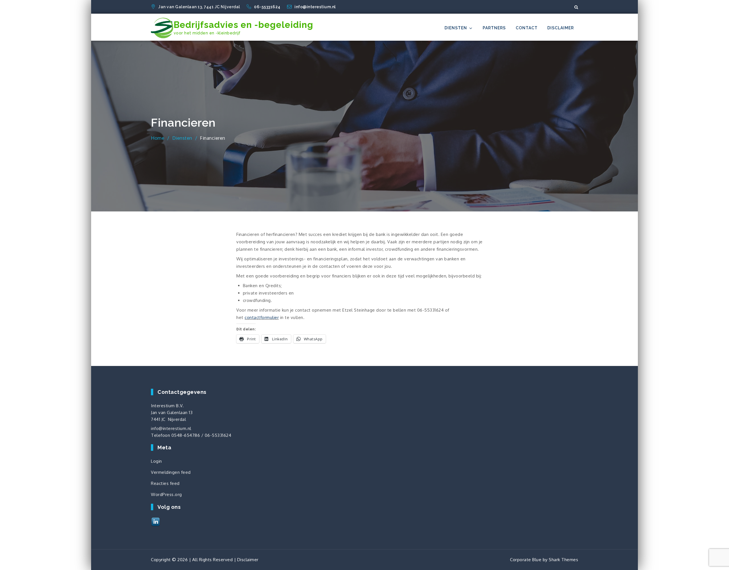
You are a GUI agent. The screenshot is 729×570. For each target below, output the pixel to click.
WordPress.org (166, 494)
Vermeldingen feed (171, 472)
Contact (527, 28)
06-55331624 (267, 7)
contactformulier (262, 317)
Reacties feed (165, 483)
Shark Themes (563, 559)
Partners (494, 28)
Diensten (456, 28)
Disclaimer (560, 28)
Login (156, 461)
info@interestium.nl (315, 7)
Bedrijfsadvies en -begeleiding (243, 25)
